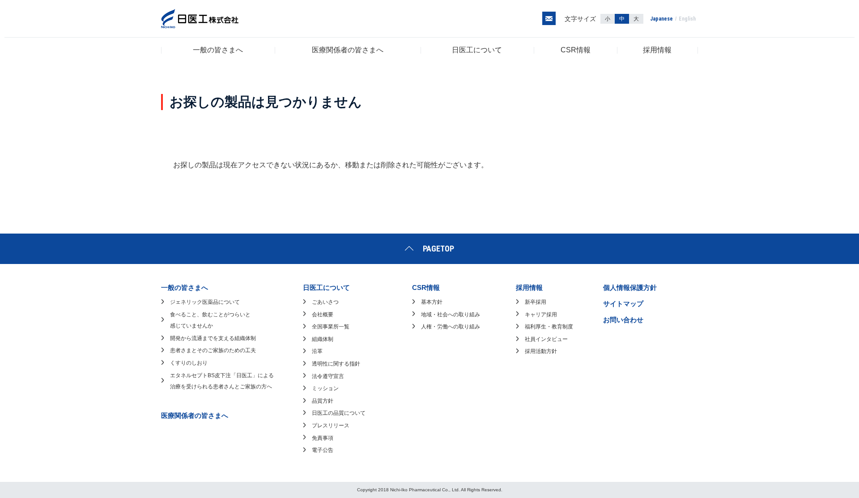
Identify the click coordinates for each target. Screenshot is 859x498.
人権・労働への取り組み (450, 326)
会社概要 (322, 314)
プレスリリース (330, 425)
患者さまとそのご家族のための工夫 (213, 350)
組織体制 (322, 339)
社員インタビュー (546, 339)
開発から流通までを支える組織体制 (213, 338)
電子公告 (322, 450)
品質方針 (322, 401)
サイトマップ (623, 303)
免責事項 (322, 438)
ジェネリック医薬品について (205, 302)
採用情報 (657, 50)
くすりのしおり (189, 363)
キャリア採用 (541, 314)
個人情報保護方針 (630, 287)
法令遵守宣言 (328, 376)
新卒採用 (535, 302)
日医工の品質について (339, 413)
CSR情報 (576, 50)
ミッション (325, 388)
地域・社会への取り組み (450, 314)
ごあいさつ (325, 302)
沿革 (317, 351)
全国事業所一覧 (330, 326)
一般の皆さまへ (218, 50)
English (687, 19)
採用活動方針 (541, 351)
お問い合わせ (623, 319)
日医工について (477, 50)
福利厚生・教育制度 (549, 326)
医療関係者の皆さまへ (347, 50)
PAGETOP (438, 248)
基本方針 (431, 302)
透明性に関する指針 (336, 364)
